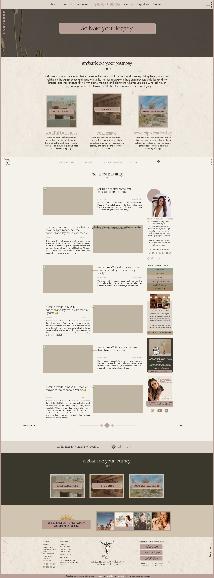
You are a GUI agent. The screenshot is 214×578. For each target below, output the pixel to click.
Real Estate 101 (101, 199)
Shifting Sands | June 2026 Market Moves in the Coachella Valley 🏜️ (66, 388)
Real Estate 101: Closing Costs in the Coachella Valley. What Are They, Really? (118, 270)
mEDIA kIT (110, 576)
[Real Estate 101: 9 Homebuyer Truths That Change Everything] (69, 360)
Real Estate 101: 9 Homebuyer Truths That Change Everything (119, 349)
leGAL (100, 576)
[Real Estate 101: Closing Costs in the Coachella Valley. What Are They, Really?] (69, 280)
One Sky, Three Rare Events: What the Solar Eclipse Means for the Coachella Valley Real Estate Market (68, 230)
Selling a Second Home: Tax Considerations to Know (114, 190)
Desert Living (49, 317)
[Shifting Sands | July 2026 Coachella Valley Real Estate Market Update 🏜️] (117, 320)
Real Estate (48, 237)
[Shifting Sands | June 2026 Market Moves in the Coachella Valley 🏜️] (117, 400)
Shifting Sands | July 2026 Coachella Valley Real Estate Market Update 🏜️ (67, 310)
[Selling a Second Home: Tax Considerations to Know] (69, 202)
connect (121, 576)
